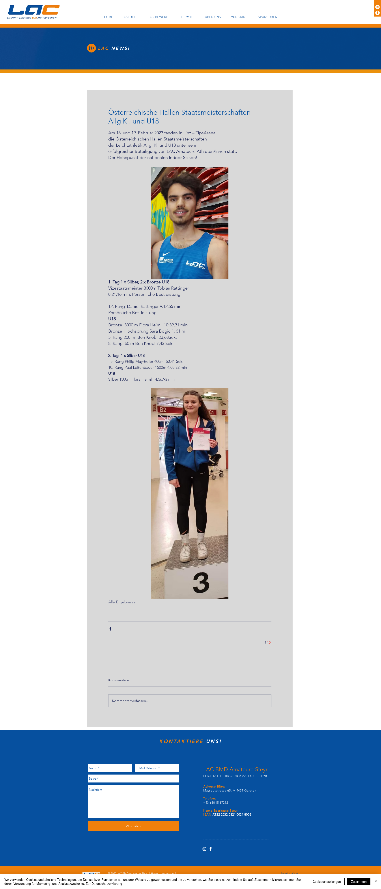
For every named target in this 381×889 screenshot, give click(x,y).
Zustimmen (359, 881)
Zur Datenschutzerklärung (104, 883)
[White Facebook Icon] (210, 848)
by (289, 873)
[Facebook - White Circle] (377, 13)
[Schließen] (375, 881)
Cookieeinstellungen (327, 881)
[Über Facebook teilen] (110, 629)
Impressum (168, 873)
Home (154, 873)
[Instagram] (377, 7)
